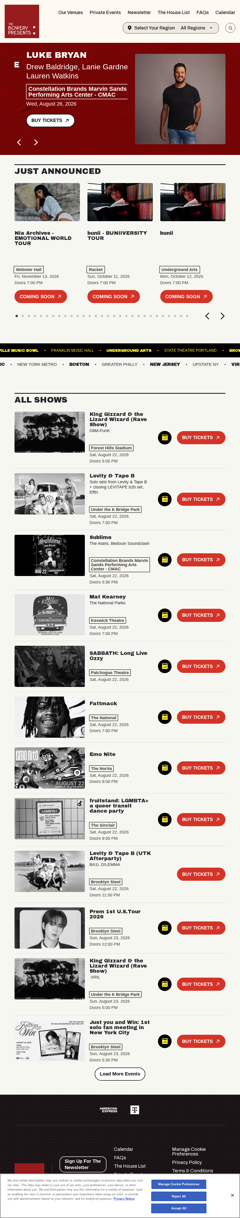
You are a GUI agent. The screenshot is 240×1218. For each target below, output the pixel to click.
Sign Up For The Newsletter (83, 1164)
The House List (174, 12)
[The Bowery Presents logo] (22, 21)
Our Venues (70, 12)
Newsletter (139, 12)
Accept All (178, 1208)
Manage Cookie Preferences (178, 1184)
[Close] (232, 1195)
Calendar (225, 12)
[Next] (35, 142)
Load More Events (120, 1073)
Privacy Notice (124, 1198)
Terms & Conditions (192, 1170)
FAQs (202, 12)
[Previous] (20, 142)
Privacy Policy (187, 1162)
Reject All (179, 1196)
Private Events (105, 12)
